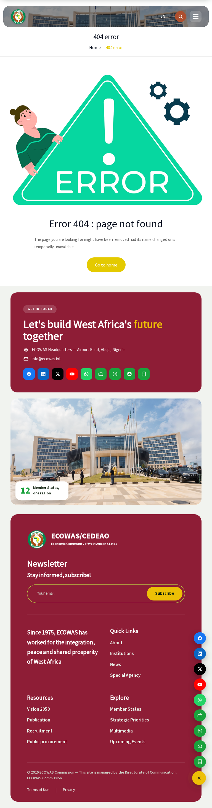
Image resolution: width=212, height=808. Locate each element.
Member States (125, 709)
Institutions (122, 653)
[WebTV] (101, 374)
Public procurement (47, 742)
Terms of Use (38, 790)
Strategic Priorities (129, 720)
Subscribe (164, 593)
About (116, 643)
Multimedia (121, 731)
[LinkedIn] (43, 374)
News (115, 664)
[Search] (180, 16)
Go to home (106, 265)
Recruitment (39, 731)
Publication (38, 720)
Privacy (69, 790)
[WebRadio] (115, 374)
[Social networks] (199, 778)
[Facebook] (29, 374)
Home (95, 47)
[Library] (144, 374)
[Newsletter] (129, 374)
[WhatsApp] (86, 374)
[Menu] (196, 16)
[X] (57, 374)
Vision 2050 (38, 709)
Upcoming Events (127, 742)
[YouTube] (72, 374)
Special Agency (125, 675)
